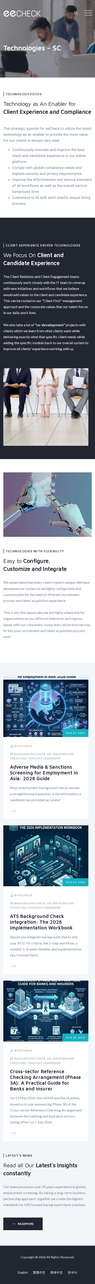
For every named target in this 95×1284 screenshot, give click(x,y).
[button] (23, 1224)
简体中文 (56, 1272)
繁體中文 (39, 1272)
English (23, 1272)
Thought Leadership (44, 758)
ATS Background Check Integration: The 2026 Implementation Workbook (41, 922)
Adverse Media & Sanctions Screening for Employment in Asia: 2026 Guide (44, 772)
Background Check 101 (33, 754)
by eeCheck (23, 746)
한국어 (72, 1272)
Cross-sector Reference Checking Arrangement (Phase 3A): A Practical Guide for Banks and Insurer (45, 1080)
